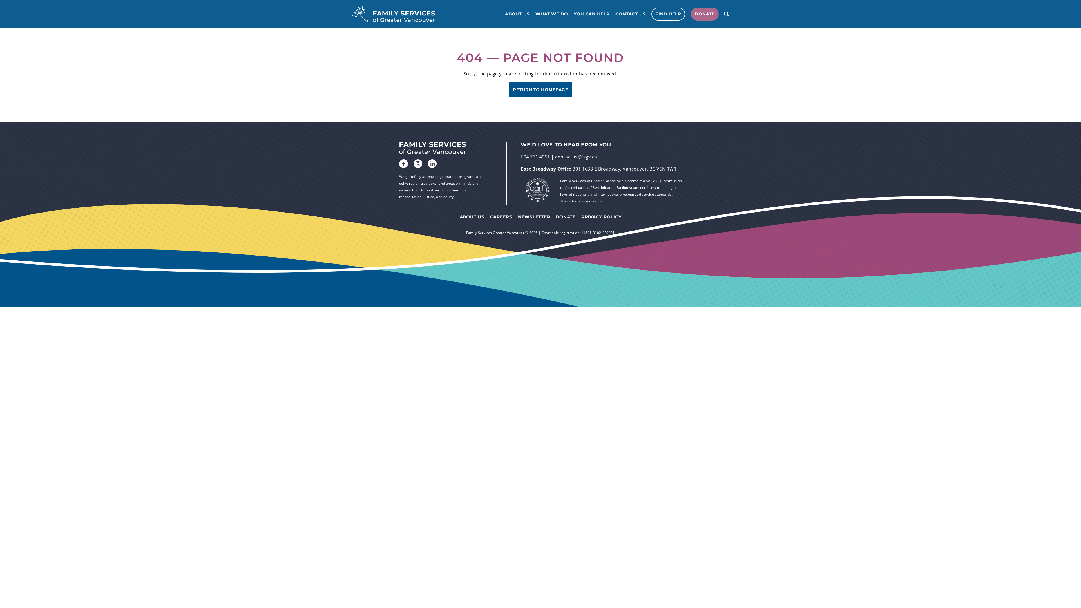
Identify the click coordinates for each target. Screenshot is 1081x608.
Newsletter (534, 217)
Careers (501, 217)
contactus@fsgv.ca (576, 157)
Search (726, 14)
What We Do (551, 14)
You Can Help (592, 14)
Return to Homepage (540, 89)
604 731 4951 (535, 157)
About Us (517, 14)
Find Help (668, 14)
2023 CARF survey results (581, 201)
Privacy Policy (601, 217)
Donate (705, 14)
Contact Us (630, 14)
